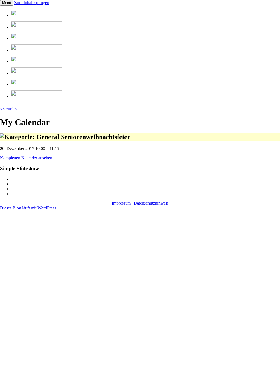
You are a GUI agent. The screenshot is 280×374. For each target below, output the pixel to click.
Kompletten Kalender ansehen (26, 158)
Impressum (121, 203)
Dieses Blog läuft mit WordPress (28, 208)
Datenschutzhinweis (151, 203)
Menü (6, 3)
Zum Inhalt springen (31, 2)
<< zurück (9, 109)
